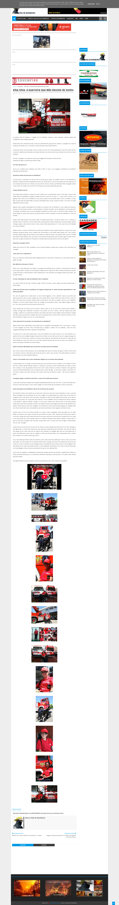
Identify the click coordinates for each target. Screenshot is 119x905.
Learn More (91, 4)
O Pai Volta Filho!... (93, 265)
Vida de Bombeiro (53, 903)
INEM (86, 18)
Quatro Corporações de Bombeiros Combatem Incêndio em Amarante (96, 260)
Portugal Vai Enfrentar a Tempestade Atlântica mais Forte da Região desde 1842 (96, 286)
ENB (76, 18)
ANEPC (81, 18)
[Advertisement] (41, 56)
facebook (22, 845)
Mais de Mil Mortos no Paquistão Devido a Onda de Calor (96, 253)
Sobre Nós (70, 18)
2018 (60, 903)
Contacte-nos (21, 18)
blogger (44, 845)
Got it (98, 4)
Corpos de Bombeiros (58, 18)
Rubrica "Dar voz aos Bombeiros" (38, 18)
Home (14, 86)
